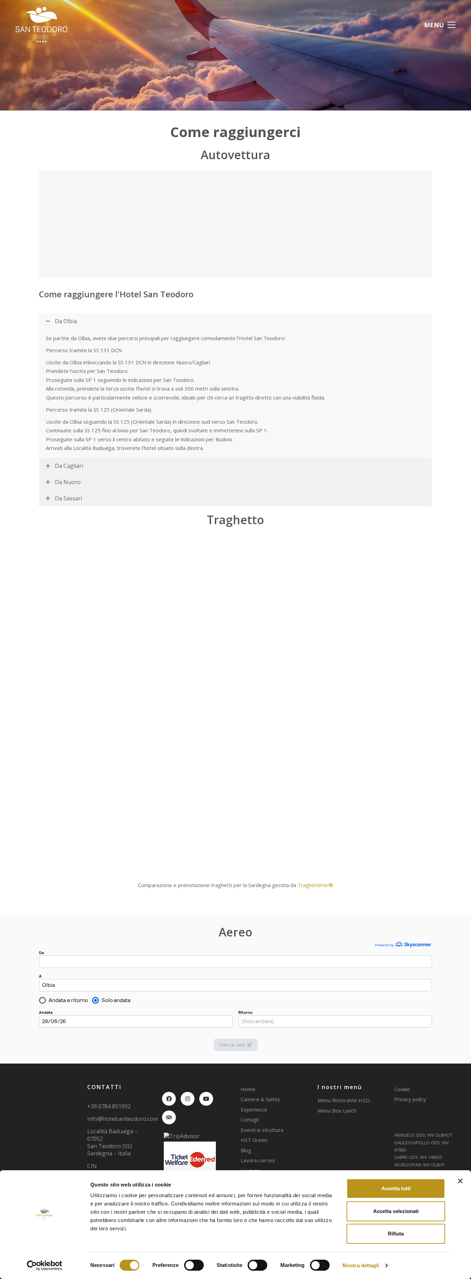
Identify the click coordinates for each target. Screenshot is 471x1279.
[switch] (194, 1265)
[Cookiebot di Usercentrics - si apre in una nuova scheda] (44, 1265)
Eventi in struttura (262, 1129)
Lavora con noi (258, 1160)
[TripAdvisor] (169, 1117)
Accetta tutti (396, 1188)
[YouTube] (206, 1099)
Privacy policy (410, 1099)
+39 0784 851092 (109, 1106)
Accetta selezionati (396, 1211)
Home (248, 1089)
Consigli (250, 1119)
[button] (439, 25)
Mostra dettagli (360, 1265)
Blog (246, 1150)
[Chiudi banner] (460, 1181)
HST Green (254, 1139)
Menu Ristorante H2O (344, 1100)
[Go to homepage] (41, 24)
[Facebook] (169, 1099)
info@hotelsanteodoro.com (122, 1119)
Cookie (402, 1089)
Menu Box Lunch (337, 1110)
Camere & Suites (260, 1099)
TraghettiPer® (315, 885)
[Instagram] (187, 1099)
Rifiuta (396, 1234)
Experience (254, 1109)
